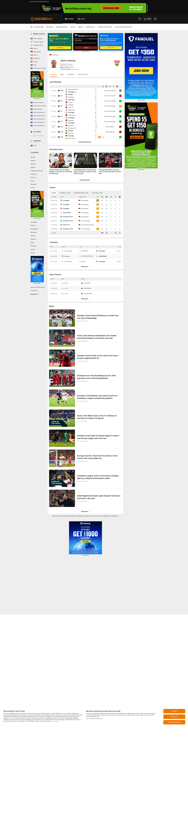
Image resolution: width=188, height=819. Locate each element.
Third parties (55, 721)
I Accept (174, 711)
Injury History (83, 74)
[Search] (140, 19)
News (62, 74)
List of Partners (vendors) (94, 718)
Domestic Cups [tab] (65, 193)
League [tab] (53, 193)
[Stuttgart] (116, 64)
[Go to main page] (43, 19)
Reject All (174, 716)
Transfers (71, 74)
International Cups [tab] (81, 193)
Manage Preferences (174, 722)
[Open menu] (155, 19)
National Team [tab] (97, 193)
